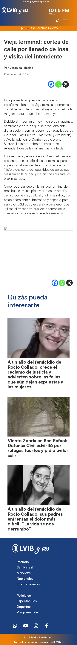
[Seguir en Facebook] (46, 625)
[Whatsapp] (58, 84)
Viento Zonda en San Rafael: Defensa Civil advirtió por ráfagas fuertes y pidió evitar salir (38, 448)
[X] (65, 84)
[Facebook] (51, 84)
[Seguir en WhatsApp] (15, 625)
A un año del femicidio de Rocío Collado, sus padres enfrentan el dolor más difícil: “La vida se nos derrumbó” (35, 519)
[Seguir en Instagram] (36, 625)
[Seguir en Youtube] (25, 625)
